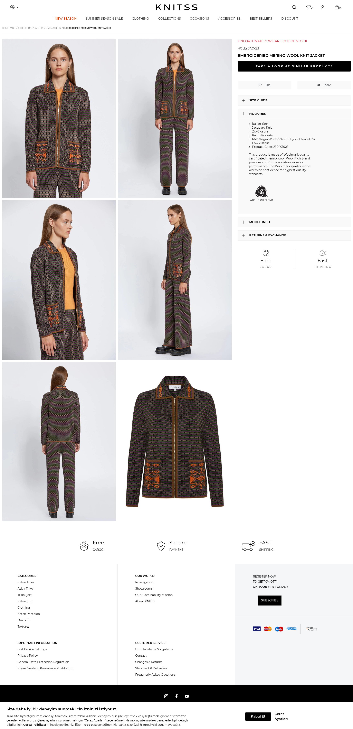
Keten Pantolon (29, 614)
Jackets (38, 28)
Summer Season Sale (104, 18)
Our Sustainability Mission (154, 595)
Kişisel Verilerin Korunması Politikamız (45, 668)
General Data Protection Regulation (43, 662)
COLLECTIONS (169, 18)
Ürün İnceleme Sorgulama (154, 649)
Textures (23, 626)
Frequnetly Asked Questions (155, 674)
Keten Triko (26, 582)
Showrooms (144, 588)
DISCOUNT (289, 18)
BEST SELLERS (261, 18)
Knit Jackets (53, 28)
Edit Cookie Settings (32, 649)
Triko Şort (25, 595)
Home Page (8, 28)
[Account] (323, 7)
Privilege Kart (145, 582)
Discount (24, 620)
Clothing (24, 607)
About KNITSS (145, 601)
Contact (141, 655)
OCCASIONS (199, 18)
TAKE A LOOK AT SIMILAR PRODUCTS (294, 66)
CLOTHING (140, 18)
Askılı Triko (25, 588)
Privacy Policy (28, 655)
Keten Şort (25, 601)
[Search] (294, 7)
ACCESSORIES (229, 18)
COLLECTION (24, 28)
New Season (66, 18)
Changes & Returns (148, 662)
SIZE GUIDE (258, 100)
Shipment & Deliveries (151, 668)
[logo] (177, 7)
